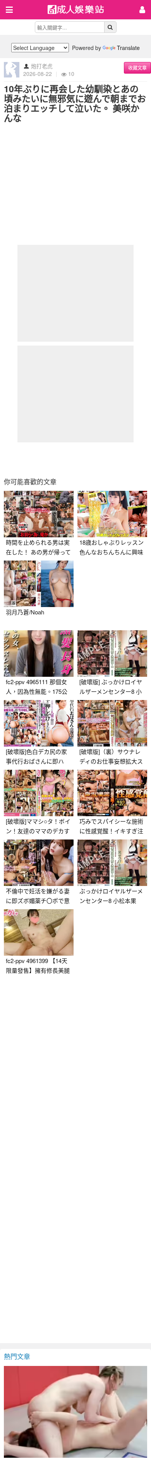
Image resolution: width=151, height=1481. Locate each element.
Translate (128, 48)
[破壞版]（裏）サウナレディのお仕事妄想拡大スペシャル (111, 761)
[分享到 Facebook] (36, 460)
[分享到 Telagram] (115, 460)
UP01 (80, 10)
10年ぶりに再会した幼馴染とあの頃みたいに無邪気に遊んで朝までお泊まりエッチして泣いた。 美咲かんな (75, 103)
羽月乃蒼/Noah (25, 612)
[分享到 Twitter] (56, 460)
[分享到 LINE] (95, 460)
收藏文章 (137, 67)
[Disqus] (75, 1076)
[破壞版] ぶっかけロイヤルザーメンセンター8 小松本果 (110, 691)
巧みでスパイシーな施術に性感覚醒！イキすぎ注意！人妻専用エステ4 (111, 831)
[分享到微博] (75, 460)
